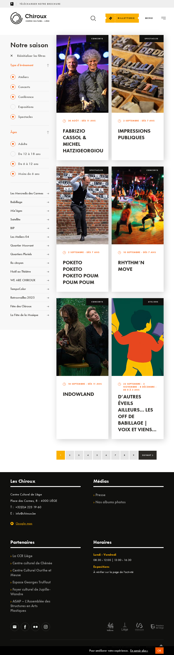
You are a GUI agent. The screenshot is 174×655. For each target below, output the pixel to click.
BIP (12, 228)
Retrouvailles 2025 (22, 297)
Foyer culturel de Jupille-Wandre (30, 591)
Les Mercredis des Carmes (26, 193)
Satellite (15, 219)
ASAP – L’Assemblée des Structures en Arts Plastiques (30, 606)
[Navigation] (163, 18)
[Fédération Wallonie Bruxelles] (139, 627)
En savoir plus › (139, 650)
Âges (13, 132)
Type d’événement (21, 65)
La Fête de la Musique (24, 315)
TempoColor (18, 289)
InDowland (78, 394)
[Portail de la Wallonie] (110, 627)
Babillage (16, 202)
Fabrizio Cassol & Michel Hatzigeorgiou (83, 141)
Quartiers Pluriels (21, 254)
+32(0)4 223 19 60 (28, 507)
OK (159, 650)
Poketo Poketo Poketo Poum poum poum (80, 272)
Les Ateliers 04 (19, 237)
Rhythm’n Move (131, 265)
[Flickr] (35, 627)
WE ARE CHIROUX (22, 280)
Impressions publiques (134, 134)
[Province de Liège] (154, 627)
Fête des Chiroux (20, 306)
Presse (100, 494)
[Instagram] (46, 627)
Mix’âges (16, 211)
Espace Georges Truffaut (32, 582)
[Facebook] (25, 627)
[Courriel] (14, 627)
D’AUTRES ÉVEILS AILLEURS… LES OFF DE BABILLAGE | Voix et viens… (137, 413)
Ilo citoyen (16, 263)
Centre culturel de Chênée (32, 563)
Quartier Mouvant (22, 245)
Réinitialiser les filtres (30, 56)
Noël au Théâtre (20, 271)
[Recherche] (93, 20)
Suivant (147, 455)
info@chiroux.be (26, 513)
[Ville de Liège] (124, 627)
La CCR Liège (22, 555)
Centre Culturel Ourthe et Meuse (30, 572)
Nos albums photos (110, 502)
